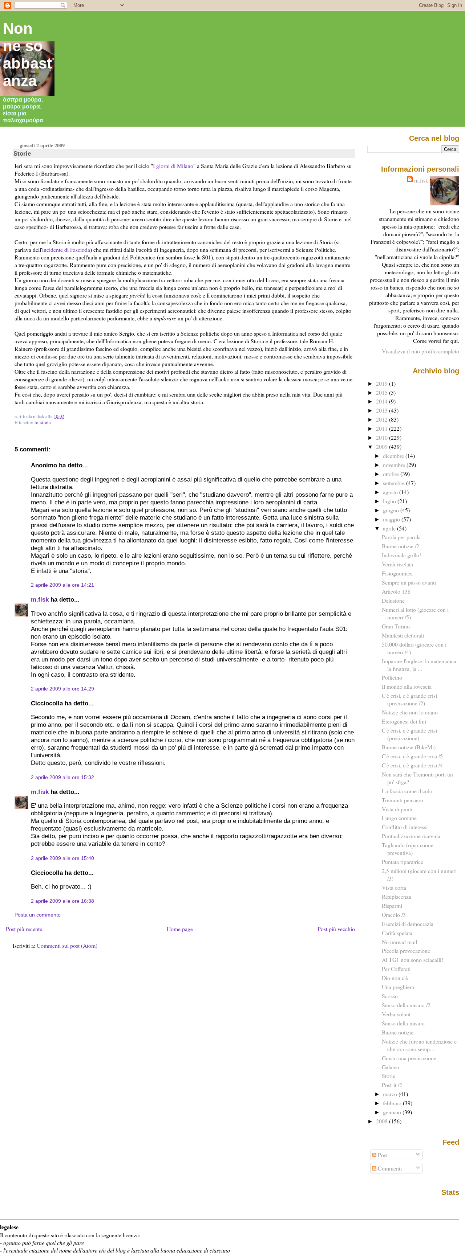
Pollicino (392, 677)
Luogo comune (399, 817)
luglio (390, 501)
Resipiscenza (396, 896)
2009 (382, 446)
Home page (180, 929)
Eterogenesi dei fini (404, 721)
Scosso (390, 996)
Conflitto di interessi (405, 827)
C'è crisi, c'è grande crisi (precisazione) (409, 734)
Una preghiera (398, 987)
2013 (382, 410)
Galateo (390, 1067)
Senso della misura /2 (406, 1005)
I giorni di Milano (173, 165)
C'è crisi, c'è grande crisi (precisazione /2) (409, 699)
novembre (395, 464)
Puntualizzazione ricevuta (411, 836)
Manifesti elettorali (403, 635)
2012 (382, 419)
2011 (382, 428)
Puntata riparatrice (402, 861)
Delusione (393, 600)
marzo (391, 1094)
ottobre (391, 474)
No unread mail (399, 942)
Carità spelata (397, 933)
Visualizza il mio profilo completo (420, 351)
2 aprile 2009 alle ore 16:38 (62, 901)
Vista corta (394, 887)
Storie (22, 153)
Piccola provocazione (406, 950)
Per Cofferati (396, 968)
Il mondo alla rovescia (407, 686)
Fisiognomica (397, 573)
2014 (382, 401)
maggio (392, 519)
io (36, 422)
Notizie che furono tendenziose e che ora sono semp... (419, 1045)
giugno (391, 510)
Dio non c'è (395, 978)
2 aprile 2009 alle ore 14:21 (62, 585)
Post (382, 1155)
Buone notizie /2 (400, 546)
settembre (394, 483)
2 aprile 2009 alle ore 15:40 (62, 858)
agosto (391, 492)
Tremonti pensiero (402, 800)
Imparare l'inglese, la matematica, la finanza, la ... (420, 664)
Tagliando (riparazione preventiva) (407, 848)
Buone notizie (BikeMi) (409, 747)
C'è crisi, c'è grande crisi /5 (412, 756)
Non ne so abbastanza (27, 54)
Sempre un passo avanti (409, 582)
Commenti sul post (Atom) (67, 945)
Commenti (389, 1168)
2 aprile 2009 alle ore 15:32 (62, 777)
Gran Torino (396, 626)
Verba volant (396, 1014)
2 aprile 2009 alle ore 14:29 (62, 689)
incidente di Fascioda (66, 249)
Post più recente (24, 929)
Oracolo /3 (394, 914)
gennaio (393, 1112)
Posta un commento (38, 915)
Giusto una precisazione (409, 1058)
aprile (390, 528)
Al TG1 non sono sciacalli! (412, 959)
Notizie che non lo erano (410, 712)
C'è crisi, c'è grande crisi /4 (412, 765)
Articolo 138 (396, 591)
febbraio (393, 1103)
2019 (382, 383)
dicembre (394, 455)
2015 (382, 392)
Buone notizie (397, 1032)
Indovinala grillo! (401, 555)
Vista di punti (397, 809)
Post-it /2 (392, 1085)
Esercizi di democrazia (407, 923)
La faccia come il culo (407, 791)
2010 (382, 437)
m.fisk (40, 599)
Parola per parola (401, 537)
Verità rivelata (397, 564)
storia (45, 422)
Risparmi (392, 905)
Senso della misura (403, 1023)
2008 (382, 1121)
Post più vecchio (336, 929)
